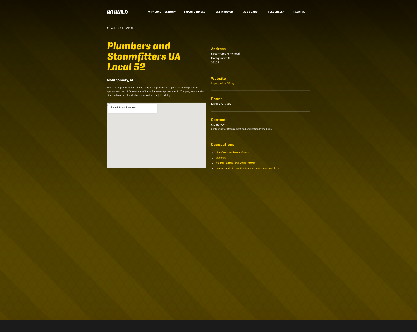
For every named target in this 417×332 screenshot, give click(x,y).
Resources (275, 12)
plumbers (221, 158)
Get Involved (224, 12)
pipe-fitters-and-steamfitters (232, 152)
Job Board (250, 12)
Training (299, 12)
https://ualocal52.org (222, 83)
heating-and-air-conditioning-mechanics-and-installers (247, 168)
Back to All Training (121, 28)
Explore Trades (194, 12)
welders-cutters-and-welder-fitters (235, 163)
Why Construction (161, 12)
